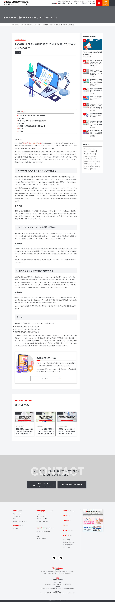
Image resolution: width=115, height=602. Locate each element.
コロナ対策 (87, 159)
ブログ (18, 52)
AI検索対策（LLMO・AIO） (43, 531)
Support (18, 525)
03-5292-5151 (53, 573)
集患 (93, 169)
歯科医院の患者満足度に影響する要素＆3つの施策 (96, 90)
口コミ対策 (87, 166)
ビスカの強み (16, 516)
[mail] (99, 3)
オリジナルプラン (41, 514)
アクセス (15, 519)
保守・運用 (15, 528)
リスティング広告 (89, 161)
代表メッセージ (17, 514)
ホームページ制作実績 (43, 521)
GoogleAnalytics (89, 148)
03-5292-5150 (67, 573)
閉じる (24, 111)
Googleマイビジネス (90, 151)
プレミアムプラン (41, 516)
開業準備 (87, 169)
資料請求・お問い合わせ (69, 542)
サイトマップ (66, 547)
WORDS (68, 535)
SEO (92, 153)
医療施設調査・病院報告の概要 (33, 143)
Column (67, 520)
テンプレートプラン (42, 519)
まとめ (20, 131)
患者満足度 (96, 166)
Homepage (45, 511)
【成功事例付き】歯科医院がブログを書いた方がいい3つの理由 (96, 115)
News (67, 515)
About (17, 511)
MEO (86, 153)
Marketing (45, 528)
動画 (98, 161)
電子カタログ (66, 539)
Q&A (66, 525)
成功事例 (20, 128)
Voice (67, 530)
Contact (69, 511)
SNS (93, 156)
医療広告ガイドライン (90, 164)
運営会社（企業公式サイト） (20, 521)
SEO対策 (87, 156)
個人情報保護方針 (68, 544)
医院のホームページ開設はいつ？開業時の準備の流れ (96, 98)
